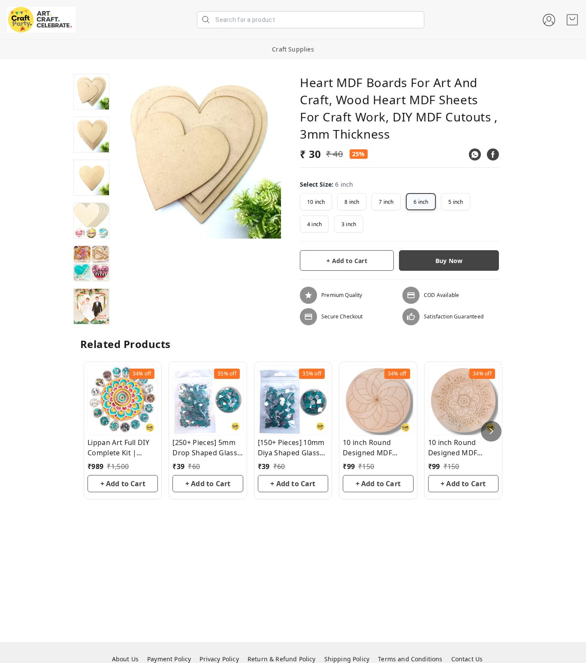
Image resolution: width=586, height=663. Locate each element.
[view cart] (572, 19)
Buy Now (448, 261)
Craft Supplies (293, 49)
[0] (572, 19)
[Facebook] (493, 154)
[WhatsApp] (475, 154)
